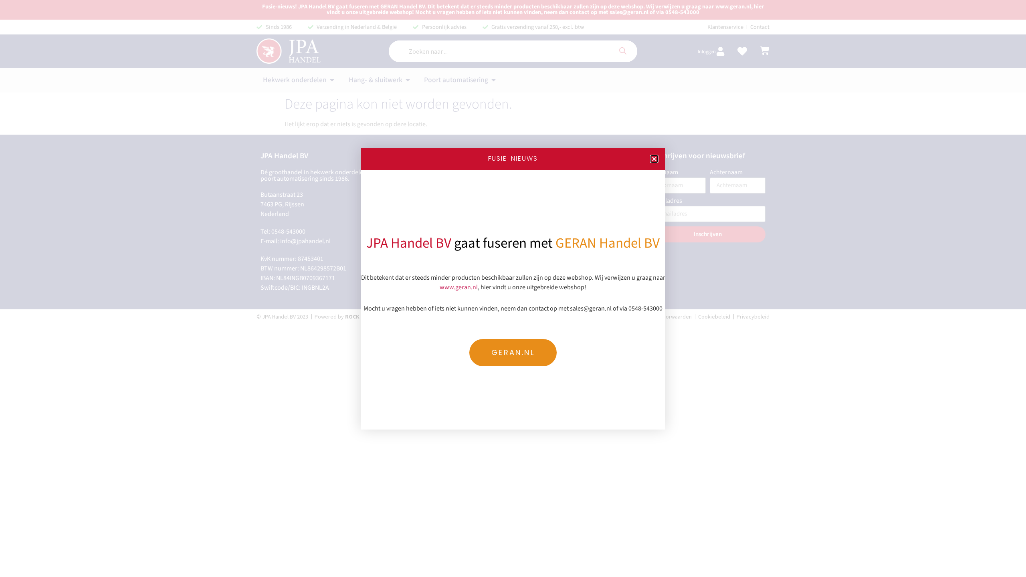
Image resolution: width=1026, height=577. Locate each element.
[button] (654, 159)
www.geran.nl (459, 287)
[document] (513, 288)
